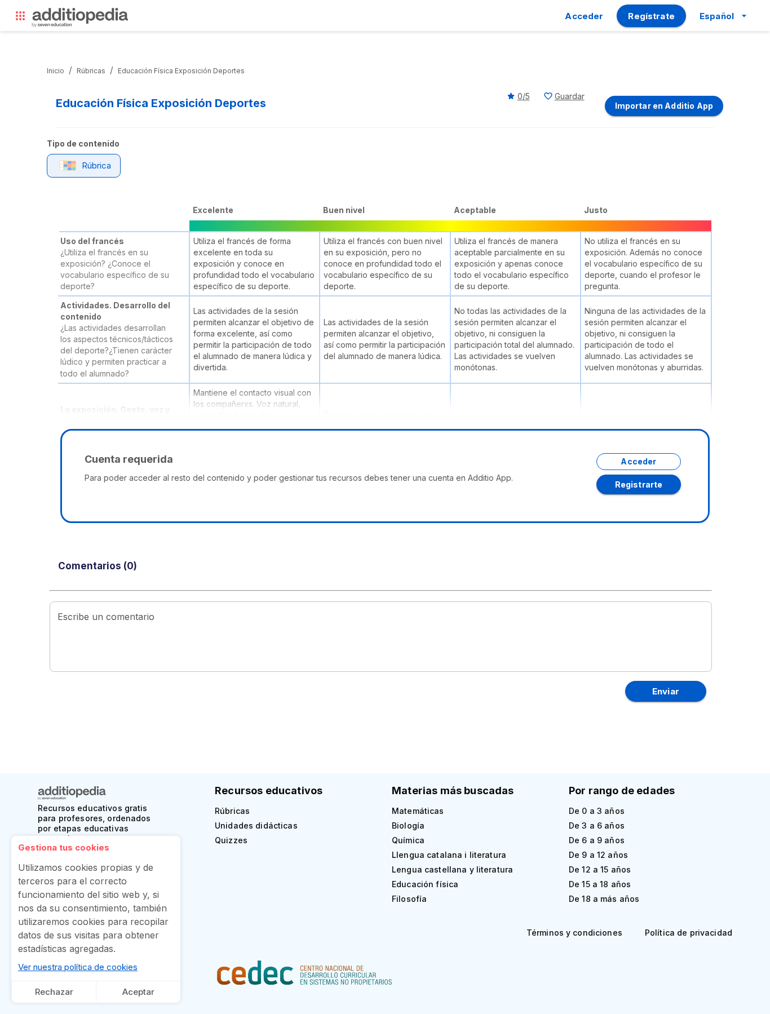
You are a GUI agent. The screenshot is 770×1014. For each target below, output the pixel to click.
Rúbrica (96, 165)
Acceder (584, 16)
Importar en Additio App (664, 105)
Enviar (665, 691)
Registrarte (639, 484)
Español (717, 16)
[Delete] (20, 18)
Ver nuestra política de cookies (78, 967)
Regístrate (651, 16)
